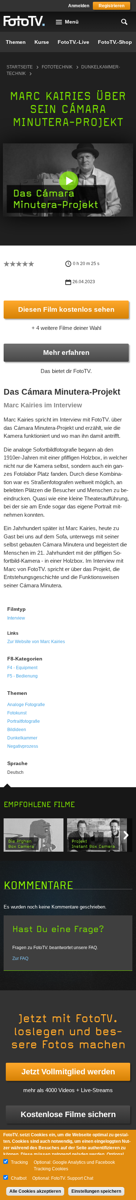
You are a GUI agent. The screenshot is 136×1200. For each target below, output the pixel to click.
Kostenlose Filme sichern (68, 1114)
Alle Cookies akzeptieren (35, 1191)
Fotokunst (16, 713)
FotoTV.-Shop (115, 42)
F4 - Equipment (22, 667)
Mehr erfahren (66, 352)
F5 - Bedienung (22, 676)
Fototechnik (57, 67)
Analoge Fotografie (26, 704)
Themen (16, 42)
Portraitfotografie (23, 721)
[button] (69, 180)
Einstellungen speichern (96, 1191)
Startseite (20, 67)
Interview (16, 618)
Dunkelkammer (22, 737)
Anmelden (78, 5)
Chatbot (18, 1178)
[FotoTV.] (24, 21)
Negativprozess (22, 746)
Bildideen (16, 729)
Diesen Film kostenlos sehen (66, 309)
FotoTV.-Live (73, 42)
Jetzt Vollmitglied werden (68, 1071)
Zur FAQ (20, 958)
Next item (126, 835)
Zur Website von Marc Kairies (36, 641)
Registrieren (111, 5)
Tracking (19, 1162)
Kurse (41, 42)
